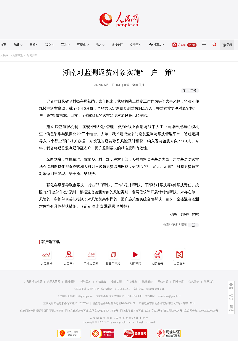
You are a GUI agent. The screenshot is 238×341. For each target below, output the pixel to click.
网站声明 (163, 281)
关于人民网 (53, 281)
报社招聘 (70, 281)
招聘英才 (86, 281)
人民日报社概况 (33, 281)
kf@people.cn (85, 296)
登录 (229, 44)
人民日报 (47, 263)
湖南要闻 (32, 55)
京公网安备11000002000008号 (201, 310)
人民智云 (157, 263)
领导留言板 (113, 263)
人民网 (4, 55)
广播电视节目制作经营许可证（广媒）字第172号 (167, 303)
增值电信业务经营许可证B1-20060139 (113, 303)
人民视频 (135, 263)
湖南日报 (138, 85)
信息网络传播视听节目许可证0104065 (41, 310)
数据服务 (147, 281)
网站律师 (178, 281)
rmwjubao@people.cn (169, 296)
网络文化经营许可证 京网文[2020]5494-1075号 (91, 310)
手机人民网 (90, 263)
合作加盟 (116, 281)
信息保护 (194, 281)
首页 (3, 44)
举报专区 (117, 44)
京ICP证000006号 (172, 310)
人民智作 (179, 263)
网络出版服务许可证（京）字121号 (140, 310)
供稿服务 (132, 281)
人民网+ (69, 263)
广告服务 (101, 281)
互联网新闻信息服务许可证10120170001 (66, 303)
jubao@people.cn (155, 288)
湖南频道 (17, 55)
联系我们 (209, 281)
